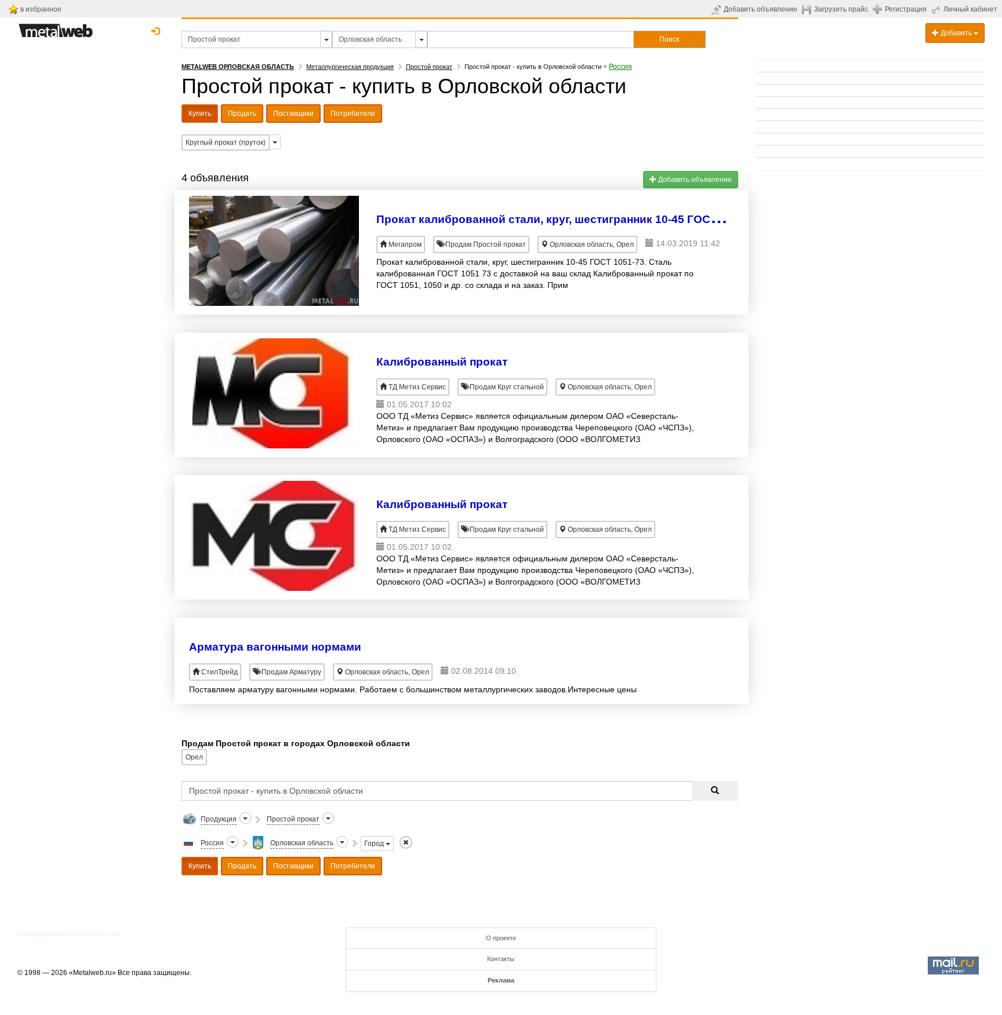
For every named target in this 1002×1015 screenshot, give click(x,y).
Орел (194, 757)
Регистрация (906, 9)
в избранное (40, 9)
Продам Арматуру (290, 672)
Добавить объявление (760, 9)
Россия (620, 67)
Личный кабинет (970, 9)
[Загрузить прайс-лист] (808, 9)
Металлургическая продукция (350, 66)
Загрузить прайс (841, 9)
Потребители (353, 113)
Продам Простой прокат (485, 244)
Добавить (956, 33)
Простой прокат (429, 66)
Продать (242, 113)
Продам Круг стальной (506, 387)
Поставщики (293, 113)
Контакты (500, 958)
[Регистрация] (879, 8)
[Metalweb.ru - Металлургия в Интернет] (55, 27)
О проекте (501, 937)
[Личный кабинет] (937, 9)
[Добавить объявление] (717, 9)
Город (375, 843)
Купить (199, 113)
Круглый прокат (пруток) (226, 142)
